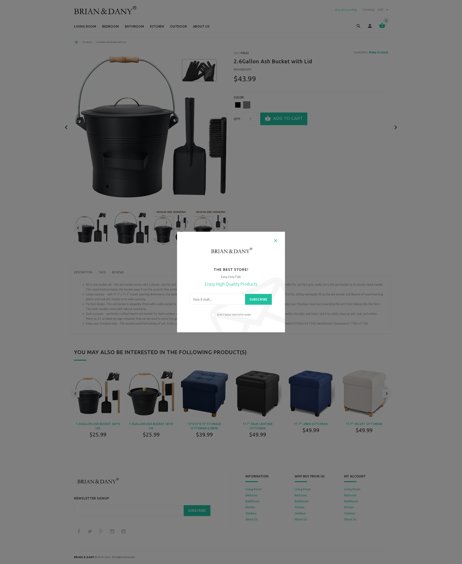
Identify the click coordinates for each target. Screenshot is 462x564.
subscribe (258, 299)
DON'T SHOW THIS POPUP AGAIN (233, 315)
